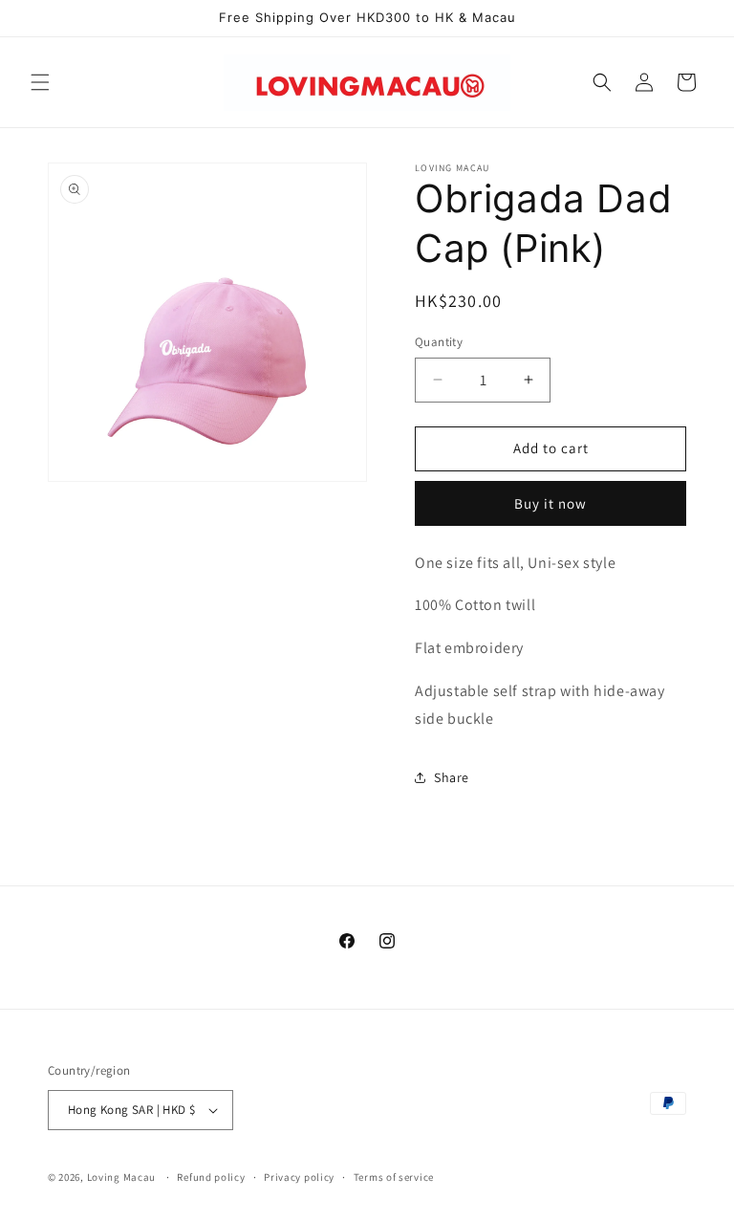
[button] (40, 82)
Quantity (439, 342)
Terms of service (394, 1177)
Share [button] (451, 777)
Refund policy (211, 1177)
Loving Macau (121, 1177)
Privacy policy (299, 1177)
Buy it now (550, 503)
